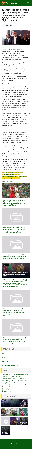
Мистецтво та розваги (10, 365)
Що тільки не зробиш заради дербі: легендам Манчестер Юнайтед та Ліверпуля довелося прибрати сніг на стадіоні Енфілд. (15, 340)
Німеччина (9, 383)
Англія (13, 379)
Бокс (3, 172)
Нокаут (4, 379)
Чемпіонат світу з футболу (20, 374)
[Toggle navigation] (28, 3)
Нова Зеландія (19, 172)
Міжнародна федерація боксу (10, 176)
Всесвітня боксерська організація (11, 174)
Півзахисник (6, 374)
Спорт (4, 353)
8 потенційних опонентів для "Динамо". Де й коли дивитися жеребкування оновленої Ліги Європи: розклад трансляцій (16, 257)
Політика (5, 361)
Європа (4, 389)
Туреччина (11, 389)
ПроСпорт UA (12, 3)
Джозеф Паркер (15, 178)
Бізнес (4, 357)
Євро (9, 379)
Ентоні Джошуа (23, 176)
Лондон (8, 381)
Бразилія (19, 379)
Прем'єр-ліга (10, 377)
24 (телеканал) (6, 178)
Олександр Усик (10, 172)
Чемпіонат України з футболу (18, 385)
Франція (14, 381)
